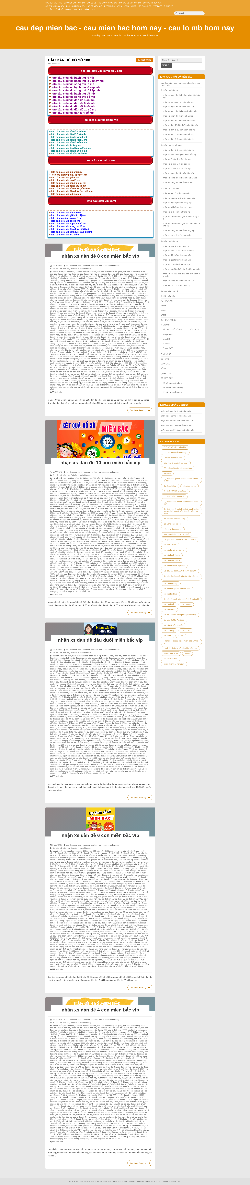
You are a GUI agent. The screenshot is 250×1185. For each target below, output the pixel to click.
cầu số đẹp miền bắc (105, 293)
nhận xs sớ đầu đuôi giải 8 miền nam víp (181, 269)
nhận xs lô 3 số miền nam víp (176, 264)
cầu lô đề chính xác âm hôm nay (91, 278)
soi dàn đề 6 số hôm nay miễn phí (74, 951)
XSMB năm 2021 (171, 653)
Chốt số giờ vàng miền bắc (175, 447)
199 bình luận (57, 969)
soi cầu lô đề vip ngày (115, 929)
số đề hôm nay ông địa (130, 322)
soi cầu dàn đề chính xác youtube (75, 335)
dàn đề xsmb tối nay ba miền (132, 296)
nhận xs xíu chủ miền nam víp (176, 285)
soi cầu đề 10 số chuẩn (125, 552)
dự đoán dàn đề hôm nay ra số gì (121, 507)
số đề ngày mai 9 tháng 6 (104, 324)
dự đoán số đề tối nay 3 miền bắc (79, 315)
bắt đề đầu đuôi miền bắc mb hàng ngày (105, 669)
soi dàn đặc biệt (117, 940)
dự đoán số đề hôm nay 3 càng (128, 306)
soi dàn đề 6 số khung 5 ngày (104, 953)
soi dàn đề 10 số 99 (115, 576)
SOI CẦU (165, 359)
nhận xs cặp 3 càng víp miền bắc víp (179, 154)
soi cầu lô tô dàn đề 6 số (60, 934)
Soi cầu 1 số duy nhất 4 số (78, 1084)
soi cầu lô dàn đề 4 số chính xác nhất (86, 1117)
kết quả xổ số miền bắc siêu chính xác (180, 539)
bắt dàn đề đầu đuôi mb (83, 664)
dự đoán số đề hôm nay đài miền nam (128, 723)
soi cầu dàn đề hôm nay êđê (81, 337)
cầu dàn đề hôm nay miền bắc (78, 688)
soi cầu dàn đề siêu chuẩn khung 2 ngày (66, 918)
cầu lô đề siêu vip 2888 (107, 280)
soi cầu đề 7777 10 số (69, 554)
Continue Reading (140, 411)
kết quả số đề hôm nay (107, 317)
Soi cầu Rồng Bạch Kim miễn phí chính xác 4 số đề (116, 1128)
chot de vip (134, 1047)
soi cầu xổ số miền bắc (173, 625)
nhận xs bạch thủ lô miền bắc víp (178, 116)
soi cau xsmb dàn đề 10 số (124, 572)
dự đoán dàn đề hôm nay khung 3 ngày (129, 504)
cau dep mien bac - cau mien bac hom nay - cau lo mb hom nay (125, 28)
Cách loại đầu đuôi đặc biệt (74, 680)
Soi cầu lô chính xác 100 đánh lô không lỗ (181, 599)
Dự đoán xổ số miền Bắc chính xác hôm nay (181, 503)
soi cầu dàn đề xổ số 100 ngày (96, 343)
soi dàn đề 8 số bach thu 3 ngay (115, 374)
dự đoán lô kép (170, 486)
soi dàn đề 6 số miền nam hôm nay (94, 958)
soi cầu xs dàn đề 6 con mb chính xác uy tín (87, 938)
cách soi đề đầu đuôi (73, 682)
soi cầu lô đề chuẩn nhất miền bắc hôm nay (103, 356)
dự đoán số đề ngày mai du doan (133, 517)
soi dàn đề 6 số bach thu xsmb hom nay (113, 947)
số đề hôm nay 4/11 (134, 320)
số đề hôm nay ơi (112, 322)
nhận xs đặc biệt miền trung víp (177, 202)
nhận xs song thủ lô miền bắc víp (178, 182)
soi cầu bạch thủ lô (172, 555)
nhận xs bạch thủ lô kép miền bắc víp (180, 111)
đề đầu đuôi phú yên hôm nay (70, 317)
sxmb (181, 636)
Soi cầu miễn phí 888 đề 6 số (135, 934)
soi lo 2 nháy (169, 630)
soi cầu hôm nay (171, 583)
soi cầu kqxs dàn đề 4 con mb (106, 1115)
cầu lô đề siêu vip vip (94, 699)
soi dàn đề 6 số (141, 940)
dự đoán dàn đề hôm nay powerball (111, 300)
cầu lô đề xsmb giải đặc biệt (66, 287)
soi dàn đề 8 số (62, 372)
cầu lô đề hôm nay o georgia (85, 280)
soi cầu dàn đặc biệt (113, 1086)
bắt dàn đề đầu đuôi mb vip (70, 667)
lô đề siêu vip (82, 1073)
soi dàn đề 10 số (138, 574)
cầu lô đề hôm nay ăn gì (137, 278)
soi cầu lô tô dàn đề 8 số (76, 363)
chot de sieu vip (122, 1047)
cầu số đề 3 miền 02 (87, 287)
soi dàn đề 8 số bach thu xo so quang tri (115, 376)
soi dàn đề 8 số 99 (134, 372)
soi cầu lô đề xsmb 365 (78, 361)
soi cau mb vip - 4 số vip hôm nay (130, 1126)
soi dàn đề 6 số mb (124, 955)
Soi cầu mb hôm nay (61, 269)
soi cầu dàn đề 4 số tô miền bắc (131, 1093)
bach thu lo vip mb (80, 656)
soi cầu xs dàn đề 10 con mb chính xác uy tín (92, 572)
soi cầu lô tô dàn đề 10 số (125, 565)
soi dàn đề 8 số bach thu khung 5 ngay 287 (79, 376)
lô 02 (139, 317)
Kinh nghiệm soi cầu (170, 291)
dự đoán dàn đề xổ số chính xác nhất (130, 509)
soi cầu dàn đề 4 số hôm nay (96, 1091)
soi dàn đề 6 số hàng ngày (96, 949)
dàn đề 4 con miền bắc (67, 1049)
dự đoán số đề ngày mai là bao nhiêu (121, 313)
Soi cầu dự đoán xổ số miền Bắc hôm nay (181, 577)
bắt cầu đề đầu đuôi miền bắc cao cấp (115, 658)
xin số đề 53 (88, 385)
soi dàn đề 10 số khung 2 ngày (84, 587)
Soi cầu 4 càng (134, 1084)
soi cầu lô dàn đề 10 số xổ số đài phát (114, 557)
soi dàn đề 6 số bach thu (133, 942)
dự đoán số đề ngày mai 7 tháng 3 (102, 311)
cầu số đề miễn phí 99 (130, 291)
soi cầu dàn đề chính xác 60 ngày (123, 1099)
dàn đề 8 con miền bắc (125, 293)
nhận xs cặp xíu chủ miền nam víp (178, 250)
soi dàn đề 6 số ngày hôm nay (67, 960)
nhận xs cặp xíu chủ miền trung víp (179, 198)
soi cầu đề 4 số (68, 1115)
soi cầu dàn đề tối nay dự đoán (111, 341)
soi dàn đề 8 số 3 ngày (115, 372)
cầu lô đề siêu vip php (115, 283)
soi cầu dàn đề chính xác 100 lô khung (70, 908)
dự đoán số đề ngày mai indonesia (90, 313)
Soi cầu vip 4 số (101, 1130)
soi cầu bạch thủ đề (172, 560)
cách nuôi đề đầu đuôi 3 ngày (99, 680)
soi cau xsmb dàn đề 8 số (108, 367)
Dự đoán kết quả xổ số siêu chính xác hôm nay (181, 480)
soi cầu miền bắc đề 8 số (98, 363)
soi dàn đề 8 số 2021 (79, 372)
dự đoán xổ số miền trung (174, 519)
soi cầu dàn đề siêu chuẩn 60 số (131, 337)
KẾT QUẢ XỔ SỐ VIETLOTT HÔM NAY (181, 330)
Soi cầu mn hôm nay (170, 241)
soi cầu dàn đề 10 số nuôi (137, 530)
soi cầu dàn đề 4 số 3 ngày (68, 1089)
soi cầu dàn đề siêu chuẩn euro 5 (121, 339)
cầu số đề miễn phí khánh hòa (97, 708)
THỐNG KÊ (166, 354)
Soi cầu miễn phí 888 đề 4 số (81, 1128)
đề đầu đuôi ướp (90, 317)
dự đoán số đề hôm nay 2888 (102, 306)
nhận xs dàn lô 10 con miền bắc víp (179, 130)
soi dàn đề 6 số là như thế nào (101, 955)
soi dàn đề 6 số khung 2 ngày (122, 951)
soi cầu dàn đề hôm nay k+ (105, 337)
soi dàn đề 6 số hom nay (119, 949)
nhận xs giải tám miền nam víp (177, 260)
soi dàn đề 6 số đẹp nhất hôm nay (70, 949)
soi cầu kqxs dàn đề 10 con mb (93, 554)
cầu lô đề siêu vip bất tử (71, 283)
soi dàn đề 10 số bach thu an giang (128, 578)
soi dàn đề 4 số (104, 1134)
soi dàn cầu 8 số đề (89, 370)
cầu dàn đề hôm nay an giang (109, 272)
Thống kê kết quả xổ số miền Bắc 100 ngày (181, 642)
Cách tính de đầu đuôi (119, 682)
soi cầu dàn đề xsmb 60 (96, 346)
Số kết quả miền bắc (172, 383)
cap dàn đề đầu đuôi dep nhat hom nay (76, 684)
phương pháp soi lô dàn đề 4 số (120, 1076)
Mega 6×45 (168, 334)
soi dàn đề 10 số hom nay (75, 585)
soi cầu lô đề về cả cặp (95, 929)
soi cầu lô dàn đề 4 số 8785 (131, 1115)
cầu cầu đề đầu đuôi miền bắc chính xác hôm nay (93, 686)
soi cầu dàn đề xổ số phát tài (73, 346)
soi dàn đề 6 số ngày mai (91, 960)
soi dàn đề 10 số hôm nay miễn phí (131, 585)
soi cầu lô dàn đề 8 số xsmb (71, 356)
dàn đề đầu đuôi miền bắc (69, 710)
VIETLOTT (165, 325)
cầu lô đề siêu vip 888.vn (128, 280)
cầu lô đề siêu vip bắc (89, 697)
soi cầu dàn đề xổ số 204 (120, 343)
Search (166, 65)
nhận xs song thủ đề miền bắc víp (178, 173)
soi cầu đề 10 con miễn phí (103, 552)
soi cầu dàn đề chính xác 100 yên (87, 333)
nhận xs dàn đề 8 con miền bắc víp (100, 256)
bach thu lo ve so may (62, 656)
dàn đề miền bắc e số (125, 500)
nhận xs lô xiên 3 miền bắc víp (177, 164)
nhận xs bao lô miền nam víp (176, 246)
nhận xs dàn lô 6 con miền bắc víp (178, 139)
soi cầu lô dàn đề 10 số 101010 (120, 554)
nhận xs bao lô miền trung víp (176, 193)
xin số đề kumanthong (103, 385)
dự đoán (167, 473)
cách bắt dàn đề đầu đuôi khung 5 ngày (78, 673)
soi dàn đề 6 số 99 (114, 942)
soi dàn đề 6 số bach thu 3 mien (87, 944)
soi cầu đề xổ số (98, 350)
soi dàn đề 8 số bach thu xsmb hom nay (88, 378)
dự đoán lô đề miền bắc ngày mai (123, 511)
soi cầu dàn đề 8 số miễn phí (132, 326)
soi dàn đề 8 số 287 (97, 372)
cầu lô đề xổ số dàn (86, 701)
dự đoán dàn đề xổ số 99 (90, 302)
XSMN (163, 310)
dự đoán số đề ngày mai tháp (124, 520)
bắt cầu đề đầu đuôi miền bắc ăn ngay (82, 658)
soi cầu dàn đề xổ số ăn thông (120, 1110)
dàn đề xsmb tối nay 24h (86, 296)
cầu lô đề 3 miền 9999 (117, 276)
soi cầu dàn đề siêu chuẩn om (84, 341)
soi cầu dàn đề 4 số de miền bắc (69, 1091)
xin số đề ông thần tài (135, 387)
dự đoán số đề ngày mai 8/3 (129, 311)
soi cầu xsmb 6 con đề (116, 938)
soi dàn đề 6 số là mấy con (76, 955)
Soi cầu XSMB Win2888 (174, 620)
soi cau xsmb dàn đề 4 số (136, 1132)
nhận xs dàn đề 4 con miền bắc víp (100, 1009)
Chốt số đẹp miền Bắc (173, 458)
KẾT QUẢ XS (167, 301)
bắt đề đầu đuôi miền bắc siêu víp (102, 671)
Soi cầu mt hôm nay (170, 188)
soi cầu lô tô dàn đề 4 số (104, 1126)
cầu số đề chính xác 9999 (74, 289)
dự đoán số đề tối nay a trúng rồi (108, 315)
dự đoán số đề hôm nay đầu (91, 309)
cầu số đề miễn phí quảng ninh (83, 293)
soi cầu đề (96, 348)
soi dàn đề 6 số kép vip (99, 951)
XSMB (163, 305)
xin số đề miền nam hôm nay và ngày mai (90, 589)
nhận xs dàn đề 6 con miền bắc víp (100, 835)
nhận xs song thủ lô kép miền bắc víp (180, 178)
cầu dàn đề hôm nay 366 (86, 272)
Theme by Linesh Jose (171, 1182)
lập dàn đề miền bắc (127, 317)
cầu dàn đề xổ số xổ (89, 690)
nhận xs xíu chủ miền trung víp (177, 235)
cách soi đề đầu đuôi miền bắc (95, 682)
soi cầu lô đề (169, 604)
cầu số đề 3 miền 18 (105, 287)
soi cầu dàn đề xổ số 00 (72, 343)
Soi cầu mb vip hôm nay (81, 269)
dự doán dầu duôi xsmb (92, 714)
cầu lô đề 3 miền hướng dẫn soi (63, 278)
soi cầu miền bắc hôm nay (77, 769)
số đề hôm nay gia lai (70, 322)
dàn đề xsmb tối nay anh (108, 296)
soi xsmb (167, 636)
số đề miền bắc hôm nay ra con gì (100, 528)
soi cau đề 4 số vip (84, 1115)
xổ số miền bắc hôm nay (174, 664)
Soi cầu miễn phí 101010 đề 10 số (133, 567)
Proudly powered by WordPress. (141, 1182)
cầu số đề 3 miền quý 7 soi (92, 704)
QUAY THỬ (166, 373)
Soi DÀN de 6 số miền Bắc (98, 940)
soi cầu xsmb (169, 609)
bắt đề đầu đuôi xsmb (126, 671)
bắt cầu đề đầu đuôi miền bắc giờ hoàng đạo (90, 660)
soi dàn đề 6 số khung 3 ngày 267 (76, 953)
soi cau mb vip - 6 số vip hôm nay (86, 934)
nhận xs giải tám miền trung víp (177, 207)
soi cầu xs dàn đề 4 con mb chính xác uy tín (105, 1132)
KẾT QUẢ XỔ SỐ (168, 320)
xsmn (187, 653)
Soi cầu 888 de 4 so (66, 1086)
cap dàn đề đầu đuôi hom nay (105, 684)
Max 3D (166, 339)
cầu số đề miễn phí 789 (110, 291)
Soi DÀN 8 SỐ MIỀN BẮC (69, 370)
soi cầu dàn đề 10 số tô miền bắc (64, 533)
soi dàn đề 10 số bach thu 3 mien (70, 578)
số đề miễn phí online (83, 324)
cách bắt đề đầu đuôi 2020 (107, 673)
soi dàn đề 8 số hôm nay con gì (116, 380)
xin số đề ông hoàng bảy (114, 387)
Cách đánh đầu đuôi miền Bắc (98, 675)
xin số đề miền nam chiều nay (126, 385)
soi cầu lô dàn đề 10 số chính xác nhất (81, 557)
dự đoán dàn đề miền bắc (68, 302)
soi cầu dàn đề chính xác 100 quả (70, 910)
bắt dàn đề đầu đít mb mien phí (128, 662)
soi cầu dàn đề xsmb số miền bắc (119, 1112)
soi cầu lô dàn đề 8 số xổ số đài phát (118, 354)
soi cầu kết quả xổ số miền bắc (177, 589)
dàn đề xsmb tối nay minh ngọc (119, 298)
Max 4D (166, 343)
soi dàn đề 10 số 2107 (75, 576)
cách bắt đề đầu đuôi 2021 (130, 673)
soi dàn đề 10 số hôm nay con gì (101, 585)
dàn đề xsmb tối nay (66, 296)
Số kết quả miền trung (173, 387)
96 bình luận (57, 594)
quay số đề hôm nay (92, 320)
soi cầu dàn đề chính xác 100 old (90, 330)
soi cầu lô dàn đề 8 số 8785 (130, 352)
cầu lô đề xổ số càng (102, 285)
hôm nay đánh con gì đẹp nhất (176, 534)
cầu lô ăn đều (66, 276)
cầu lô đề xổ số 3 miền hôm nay (78, 285)
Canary (157, 1182)
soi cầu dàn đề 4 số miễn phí (105, 1093)
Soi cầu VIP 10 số (130, 570)
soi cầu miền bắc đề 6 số (111, 934)
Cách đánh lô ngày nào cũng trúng (178, 468)
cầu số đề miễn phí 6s (89, 291)
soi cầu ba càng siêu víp (174, 550)
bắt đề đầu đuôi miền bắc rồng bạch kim (70, 671)
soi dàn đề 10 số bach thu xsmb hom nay (70, 583)
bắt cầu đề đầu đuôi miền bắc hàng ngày (127, 660)
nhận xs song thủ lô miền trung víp (178, 230)
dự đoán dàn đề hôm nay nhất (82, 300)
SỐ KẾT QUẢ (167, 378)
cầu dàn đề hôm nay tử (90, 274)
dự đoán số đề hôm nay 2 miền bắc (73, 306)
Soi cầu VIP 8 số (117, 365)
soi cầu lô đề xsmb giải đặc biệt (100, 565)
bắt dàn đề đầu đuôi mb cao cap (107, 664)
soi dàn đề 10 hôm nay (120, 574)
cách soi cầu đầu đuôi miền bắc (125, 680)
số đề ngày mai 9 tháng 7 (126, 324)
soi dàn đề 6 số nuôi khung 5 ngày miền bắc (104, 962)
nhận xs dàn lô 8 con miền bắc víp (178, 150)
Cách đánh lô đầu (116, 677)
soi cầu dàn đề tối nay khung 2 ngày (118, 1108)
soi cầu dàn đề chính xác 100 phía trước (123, 330)
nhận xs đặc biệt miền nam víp (177, 255)
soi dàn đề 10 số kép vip (60, 587)
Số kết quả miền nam (172, 392)
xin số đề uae (84, 591)
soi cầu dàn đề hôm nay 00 (102, 335)
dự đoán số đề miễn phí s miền (73, 311)
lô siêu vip (116, 524)
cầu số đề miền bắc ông (87, 706)
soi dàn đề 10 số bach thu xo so (99, 580)
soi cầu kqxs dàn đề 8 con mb (105, 352)
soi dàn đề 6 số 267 (76, 942)
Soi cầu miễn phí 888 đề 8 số (122, 363)
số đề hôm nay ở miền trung (92, 322)
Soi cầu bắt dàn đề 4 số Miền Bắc (90, 1086)
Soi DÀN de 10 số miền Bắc (88, 574)
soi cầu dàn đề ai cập (102, 328)
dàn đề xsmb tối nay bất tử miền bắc (106, 712)
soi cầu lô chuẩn (170, 594)
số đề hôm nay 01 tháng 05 (113, 320)
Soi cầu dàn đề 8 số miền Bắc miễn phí (101, 326)
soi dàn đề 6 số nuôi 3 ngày (114, 960)
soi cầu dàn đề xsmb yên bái (78, 348)
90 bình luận (57, 392)
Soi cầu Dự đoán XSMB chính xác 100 (180, 571)
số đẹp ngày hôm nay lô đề (72, 326)
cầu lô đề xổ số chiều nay (122, 285)
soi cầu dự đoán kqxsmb (174, 566)
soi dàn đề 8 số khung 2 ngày (94, 383)
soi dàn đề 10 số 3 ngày (96, 576)
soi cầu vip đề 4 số (77, 1132)
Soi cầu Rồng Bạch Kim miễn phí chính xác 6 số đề (71, 936)
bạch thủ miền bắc (130, 656)
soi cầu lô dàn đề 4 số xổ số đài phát (118, 1117)
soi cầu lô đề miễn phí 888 (127, 359)
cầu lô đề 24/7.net (80, 276)
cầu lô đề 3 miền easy (137, 276)
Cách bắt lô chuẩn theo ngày (176, 463)
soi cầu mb (186, 604)
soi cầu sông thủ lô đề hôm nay (96, 365)
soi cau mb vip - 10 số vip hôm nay (80, 567)
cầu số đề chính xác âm (96, 289)
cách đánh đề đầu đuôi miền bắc (125, 675)
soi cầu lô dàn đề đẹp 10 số (93, 559)
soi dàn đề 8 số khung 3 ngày (120, 383)
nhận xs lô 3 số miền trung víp (176, 212)
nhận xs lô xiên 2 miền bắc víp (177, 159)
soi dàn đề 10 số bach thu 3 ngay (99, 578)
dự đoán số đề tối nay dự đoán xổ (112, 522)
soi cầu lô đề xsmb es (124, 361)
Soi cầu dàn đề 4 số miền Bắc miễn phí (75, 1093)
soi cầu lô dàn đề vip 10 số (117, 559)
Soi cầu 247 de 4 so (118, 1084)
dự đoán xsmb (189, 486)
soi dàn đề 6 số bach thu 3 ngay (115, 944)
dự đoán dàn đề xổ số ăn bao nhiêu (117, 302)
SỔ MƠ (164, 368)
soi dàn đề (127, 370)
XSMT (163, 315)
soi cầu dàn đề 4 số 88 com (92, 1089)
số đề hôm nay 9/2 (94, 526)
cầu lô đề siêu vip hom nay (94, 283)
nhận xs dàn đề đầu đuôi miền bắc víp (100, 640)
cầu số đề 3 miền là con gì (126, 287)
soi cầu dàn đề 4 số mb (119, 1091)
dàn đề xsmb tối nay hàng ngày (91, 298)
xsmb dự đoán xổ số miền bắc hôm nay (180, 648)
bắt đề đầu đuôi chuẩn (92, 667)
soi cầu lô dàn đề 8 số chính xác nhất (86, 354)
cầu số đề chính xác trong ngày (120, 289)
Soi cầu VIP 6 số (129, 936)
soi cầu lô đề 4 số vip (101, 1119)
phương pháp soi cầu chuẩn (94, 1076)
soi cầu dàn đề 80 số (83, 328)
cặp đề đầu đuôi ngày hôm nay (132, 684)
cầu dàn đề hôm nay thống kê (66, 274)
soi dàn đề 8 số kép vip (71, 383)
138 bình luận (57, 776)
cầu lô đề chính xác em (116, 278)
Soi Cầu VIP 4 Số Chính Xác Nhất (123, 1130)
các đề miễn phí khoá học (63, 272)
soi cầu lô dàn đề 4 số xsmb (79, 1119)
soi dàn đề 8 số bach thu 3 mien (87, 374)
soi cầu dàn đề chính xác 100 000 (127, 328)
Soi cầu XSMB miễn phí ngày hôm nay (69, 940)
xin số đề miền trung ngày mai (90, 387)
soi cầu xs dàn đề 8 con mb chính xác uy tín (77, 367)
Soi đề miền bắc (168, 296)
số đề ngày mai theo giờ (91, 530)
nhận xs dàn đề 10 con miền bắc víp (100, 462)
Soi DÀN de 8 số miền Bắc (110, 370)
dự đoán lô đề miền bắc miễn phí (110, 304)
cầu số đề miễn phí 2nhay (68, 291)
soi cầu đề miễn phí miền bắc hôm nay (74, 350)
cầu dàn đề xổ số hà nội (130, 274)
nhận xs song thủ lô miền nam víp (178, 281)
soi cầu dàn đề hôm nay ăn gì (65, 914)
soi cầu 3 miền (170, 545)
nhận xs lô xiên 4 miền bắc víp (177, 168)
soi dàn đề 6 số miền (70, 958)
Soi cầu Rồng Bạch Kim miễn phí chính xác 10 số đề (72, 570)
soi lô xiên (186, 630)
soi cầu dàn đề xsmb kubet (118, 346)
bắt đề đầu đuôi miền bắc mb (75, 669)
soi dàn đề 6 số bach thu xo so (82, 947)
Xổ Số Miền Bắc (170, 659)
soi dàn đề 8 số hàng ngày (69, 380)
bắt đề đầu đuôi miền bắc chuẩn (116, 667)
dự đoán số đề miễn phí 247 (116, 309)
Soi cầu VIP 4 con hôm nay (81, 1130)
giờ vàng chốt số (171, 524)
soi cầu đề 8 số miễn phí (112, 348)
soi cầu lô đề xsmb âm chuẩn (101, 361)
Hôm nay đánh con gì (173, 529)
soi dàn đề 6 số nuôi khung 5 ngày (70, 962)
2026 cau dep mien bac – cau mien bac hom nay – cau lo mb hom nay (98, 1182)
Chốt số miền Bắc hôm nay (175, 452)
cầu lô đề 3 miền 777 (98, 276)
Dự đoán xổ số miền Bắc (174, 496)
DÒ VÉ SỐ (165, 364)
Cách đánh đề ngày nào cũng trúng (93, 677)
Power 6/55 (168, 348)
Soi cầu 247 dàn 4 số (100, 1084)
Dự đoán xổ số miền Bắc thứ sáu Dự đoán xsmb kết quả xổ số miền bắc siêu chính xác (181, 511)
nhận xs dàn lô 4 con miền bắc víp (178, 134)
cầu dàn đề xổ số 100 (110, 274)
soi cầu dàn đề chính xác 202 (114, 333)
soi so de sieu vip (119, 1134)
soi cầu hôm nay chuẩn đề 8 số (78, 352)
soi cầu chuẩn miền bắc (60, 743)
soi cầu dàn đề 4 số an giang (117, 1089)
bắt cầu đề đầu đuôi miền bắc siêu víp (98, 662)
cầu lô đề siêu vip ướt (135, 283)
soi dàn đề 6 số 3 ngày (95, 942)
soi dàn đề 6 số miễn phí (120, 958)
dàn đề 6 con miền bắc (125, 873)
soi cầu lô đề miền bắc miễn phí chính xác (97, 359)
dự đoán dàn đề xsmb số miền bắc (80, 304)
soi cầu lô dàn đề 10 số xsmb (68, 559)
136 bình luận (57, 1142)
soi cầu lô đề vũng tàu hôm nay (103, 563)
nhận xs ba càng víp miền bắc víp (178, 102)
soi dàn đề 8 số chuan (115, 378)
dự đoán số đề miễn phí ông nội (122, 515)
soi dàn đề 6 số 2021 (58, 942)
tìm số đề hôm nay (73, 385)
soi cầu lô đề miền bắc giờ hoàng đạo (110, 561)
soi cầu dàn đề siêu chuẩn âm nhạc (91, 339)
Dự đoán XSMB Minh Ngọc (175, 491)
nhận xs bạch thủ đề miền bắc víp (178, 106)
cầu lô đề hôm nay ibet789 (61, 280)
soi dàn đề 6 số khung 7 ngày (129, 953)
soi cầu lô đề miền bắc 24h (133, 356)
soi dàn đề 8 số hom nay (91, 380)
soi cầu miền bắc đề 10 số (107, 567)
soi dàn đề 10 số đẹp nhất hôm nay (123, 583)
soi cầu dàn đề (129, 1086)
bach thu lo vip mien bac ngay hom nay (105, 656)
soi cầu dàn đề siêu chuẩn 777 (62, 339)
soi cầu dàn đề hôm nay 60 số (127, 335)
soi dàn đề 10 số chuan (98, 583)
